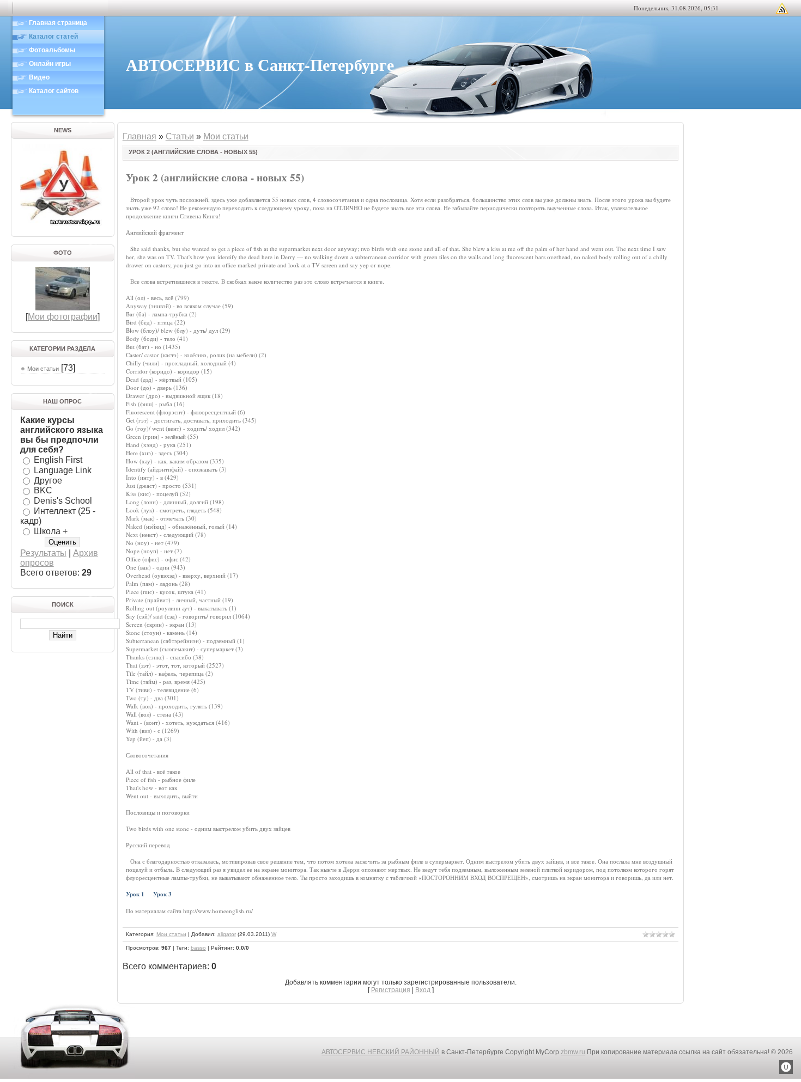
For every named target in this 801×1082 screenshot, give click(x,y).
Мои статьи (43, 368)
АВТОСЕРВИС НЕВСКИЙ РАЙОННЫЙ (380, 1052)
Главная (139, 136)
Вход (422, 990)
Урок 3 (162, 894)
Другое (48, 480)
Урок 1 (135, 894)
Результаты (43, 553)
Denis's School (63, 500)
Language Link (63, 470)
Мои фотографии (63, 316)
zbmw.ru (573, 1052)
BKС (43, 490)
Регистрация (390, 990)
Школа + (51, 530)
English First (58, 459)
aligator (226, 934)
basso (198, 948)
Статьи (180, 136)
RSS (781, 8)
